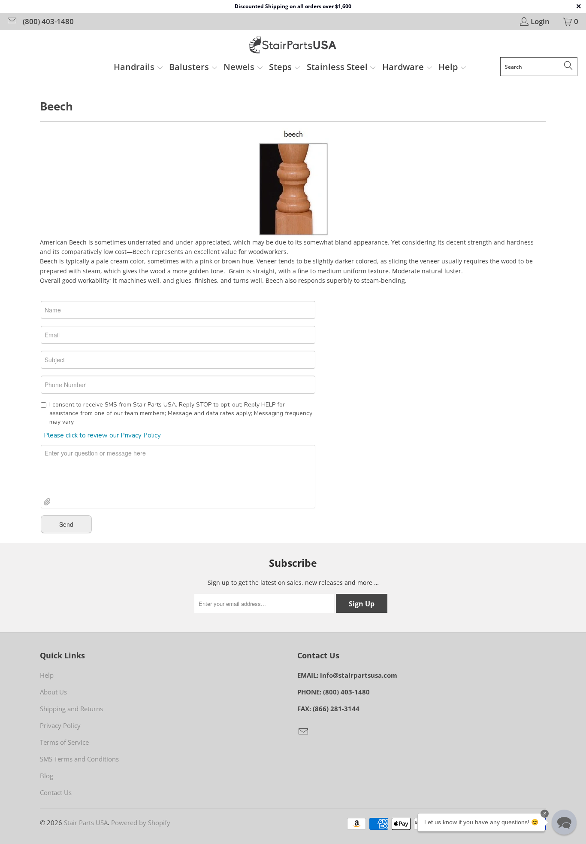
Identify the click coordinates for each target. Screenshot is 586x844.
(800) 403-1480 (48, 21)
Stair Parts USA (86, 822)
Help (47, 675)
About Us (53, 692)
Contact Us (56, 792)
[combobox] (538, 66)
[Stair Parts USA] (293, 45)
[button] (138, 68)
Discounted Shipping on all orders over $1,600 (293, 6)
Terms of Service (64, 742)
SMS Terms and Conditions (79, 759)
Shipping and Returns (71, 708)
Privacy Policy (60, 725)
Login (540, 21)
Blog (46, 775)
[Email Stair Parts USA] (11, 21)
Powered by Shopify (140, 822)
